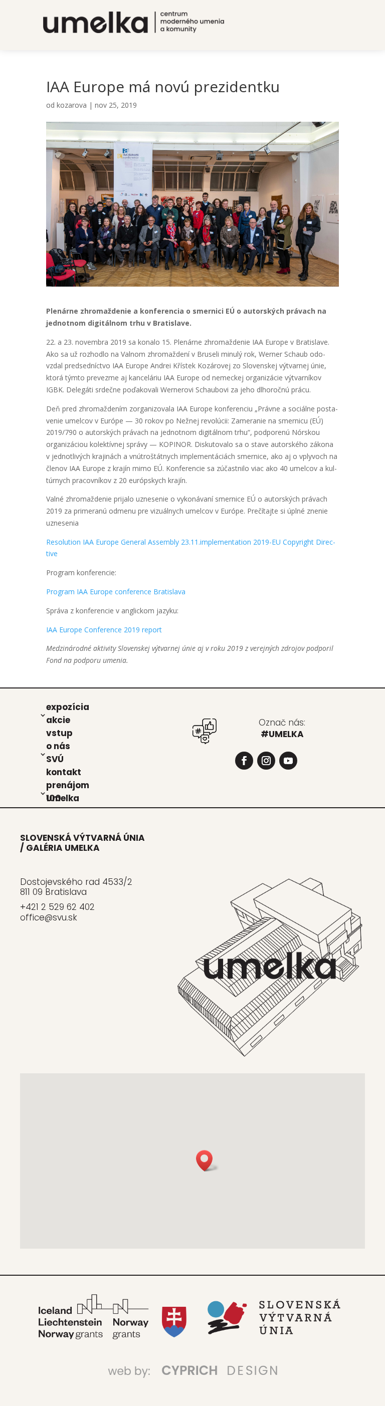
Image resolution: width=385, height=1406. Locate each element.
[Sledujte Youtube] (288, 761)
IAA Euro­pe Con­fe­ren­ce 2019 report (104, 629)
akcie (58, 719)
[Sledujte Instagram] (266, 761)
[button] (207, 1161)
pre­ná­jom (67, 784)
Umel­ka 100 (62, 797)
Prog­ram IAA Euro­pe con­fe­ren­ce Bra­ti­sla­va (115, 591)
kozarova (72, 105)
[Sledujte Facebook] (244, 761)
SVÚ (55, 758)
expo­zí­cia (67, 706)
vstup (59, 732)
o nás (58, 745)
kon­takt (63, 771)
